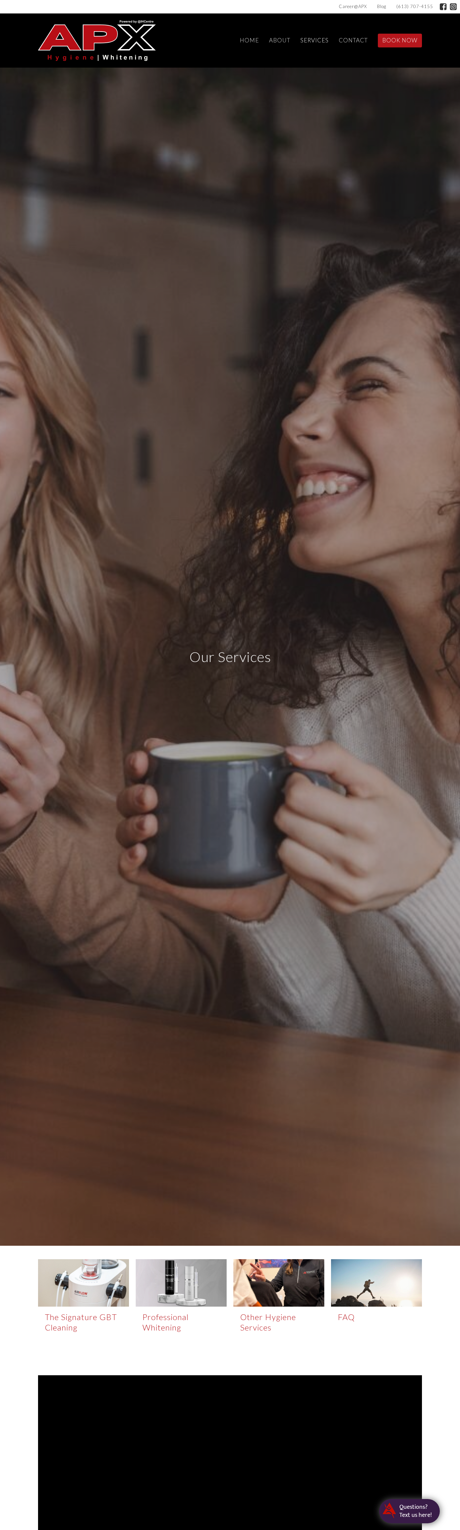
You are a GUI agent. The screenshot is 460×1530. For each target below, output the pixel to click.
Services (314, 40)
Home (249, 40)
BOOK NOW (400, 40)
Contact (353, 40)
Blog (381, 6)
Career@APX (353, 6)
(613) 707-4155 (414, 6)
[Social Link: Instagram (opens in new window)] (453, 6)
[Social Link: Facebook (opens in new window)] (443, 6)
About (279, 40)
